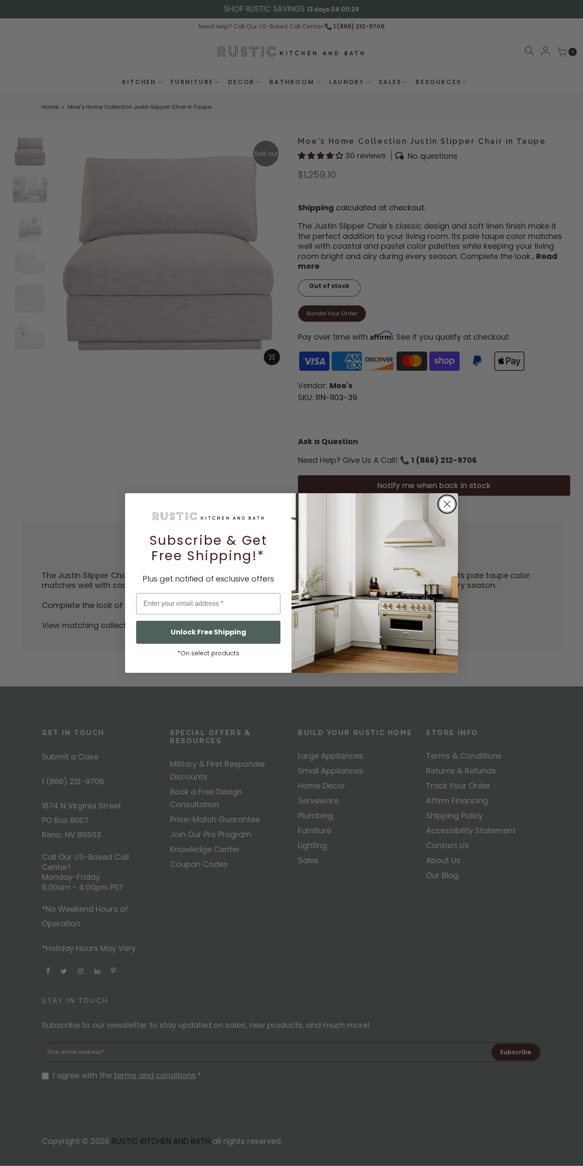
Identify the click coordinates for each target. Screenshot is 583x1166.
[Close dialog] (447, 504)
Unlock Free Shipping (208, 632)
